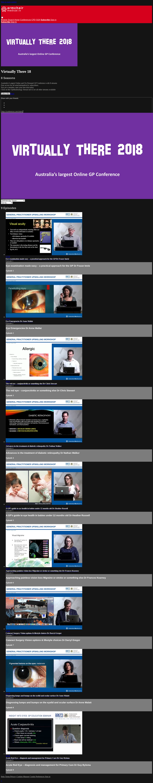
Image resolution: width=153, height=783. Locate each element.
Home (17, 20)
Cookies (19, 777)
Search (11, 20)
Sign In (14, 22)
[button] (2, 17)
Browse (4, 20)
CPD (33, 20)
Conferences (25, 20)
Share (12, 94)
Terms (7, 777)
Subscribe (5, 94)
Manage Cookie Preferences (34, 777)
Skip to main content (8, 2)
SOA (38, 20)
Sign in (53, 20)
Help (3, 777)
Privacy (13, 777)
